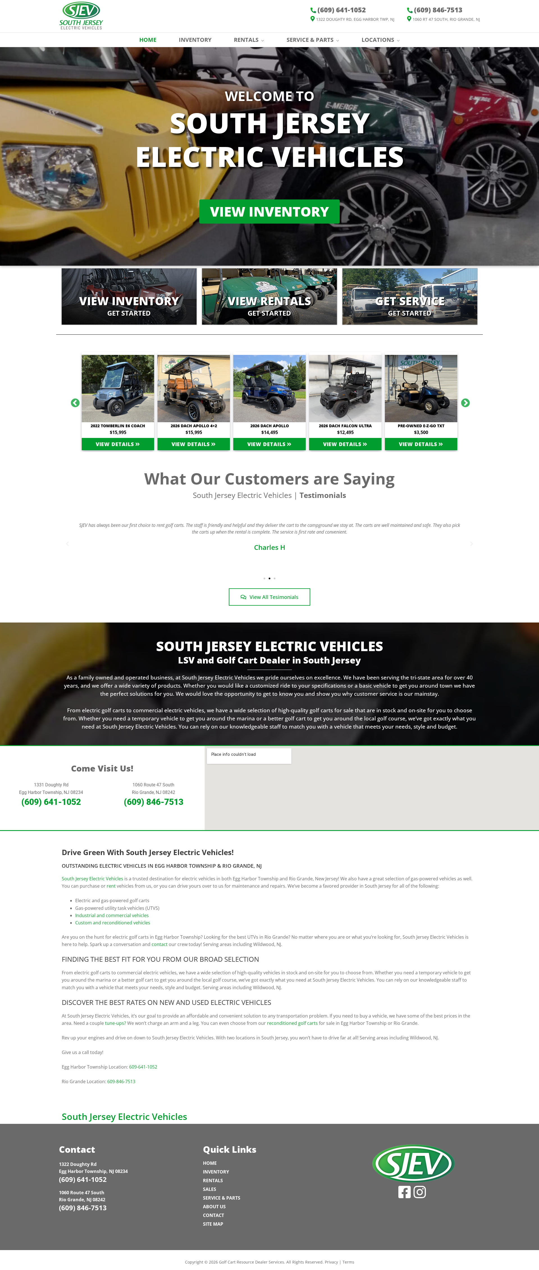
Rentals (213, 1180)
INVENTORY (195, 39)
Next (463, 401)
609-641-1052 (143, 1067)
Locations (378, 39)
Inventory (216, 1172)
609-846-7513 (121, 1081)
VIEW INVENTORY (269, 211)
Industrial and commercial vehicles (112, 915)
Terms (348, 1262)
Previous (73, 401)
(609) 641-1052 (51, 802)
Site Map (213, 1224)
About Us (214, 1207)
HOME (147, 39)
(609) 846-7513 (153, 802)
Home (210, 1163)
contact (160, 944)
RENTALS (246, 39)
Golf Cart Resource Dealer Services (251, 1262)
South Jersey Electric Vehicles (92, 879)
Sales (209, 1189)
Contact (213, 1215)
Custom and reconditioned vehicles (112, 923)
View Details (116, 444)
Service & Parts (310, 39)
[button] (67, 544)
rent (111, 886)
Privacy (331, 1262)
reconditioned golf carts (292, 1023)
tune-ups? (115, 1023)
